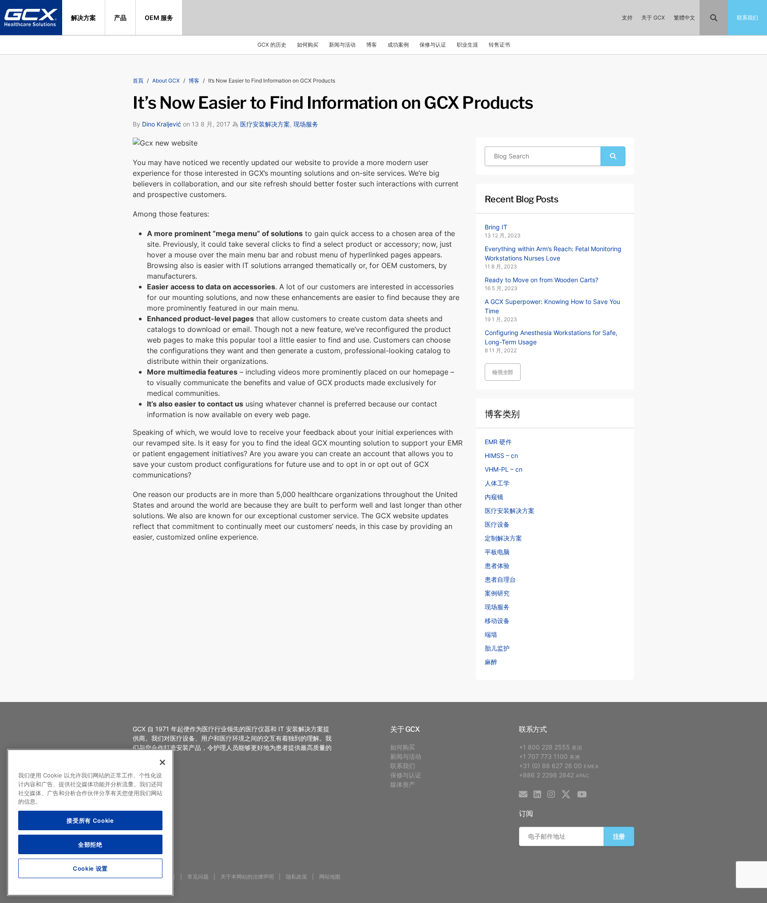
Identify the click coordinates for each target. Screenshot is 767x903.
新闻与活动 (342, 44)
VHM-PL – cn (503, 469)
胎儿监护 (497, 648)
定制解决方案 (503, 538)
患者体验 (497, 565)
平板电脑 (497, 552)
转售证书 (499, 44)
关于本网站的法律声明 (247, 876)
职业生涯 (467, 44)
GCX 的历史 (271, 44)
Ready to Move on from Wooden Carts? (541, 280)
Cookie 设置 (90, 868)
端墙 (491, 634)
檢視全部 (502, 372)
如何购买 (307, 44)
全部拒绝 (90, 844)
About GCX (166, 80)
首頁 (138, 80)
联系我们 (402, 765)
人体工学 (497, 483)
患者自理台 (500, 579)
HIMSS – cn (501, 455)
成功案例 (398, 44)
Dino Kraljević (161, 124)
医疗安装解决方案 (265, 124)
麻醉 (491, 662)
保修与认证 (432, 44)
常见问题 (198, 876)
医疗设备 (497, 524)
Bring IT (496, 227)
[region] (90, 822)
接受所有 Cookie (90, 820)
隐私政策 (296, 876)
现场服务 (305, 124)
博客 (371, 44)
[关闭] (162, 762)
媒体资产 (402, 784)
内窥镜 (494, 497)
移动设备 (497, 620)
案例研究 (497, 593)
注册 (619, 836)
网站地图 (329, 876)
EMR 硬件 (498, 442)
